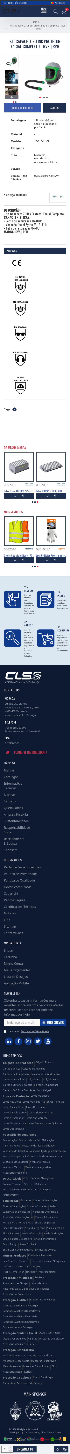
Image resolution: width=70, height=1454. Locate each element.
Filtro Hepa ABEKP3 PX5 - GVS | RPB (19, 491)
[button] (25, 77)
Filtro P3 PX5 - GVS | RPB (49, 491)
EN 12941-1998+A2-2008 (20, 278)
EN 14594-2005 (20, 302)
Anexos (54, 108)
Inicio (36, 22)
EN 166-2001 (20, 327)
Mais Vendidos (13, 512)
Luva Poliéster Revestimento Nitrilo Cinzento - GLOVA (51, 555)
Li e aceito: (28, 1031)
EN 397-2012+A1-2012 (20, 379)
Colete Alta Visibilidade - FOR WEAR (19, 555)
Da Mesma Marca (15, 448)
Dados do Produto (22, 108)
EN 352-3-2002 (20, 352)
